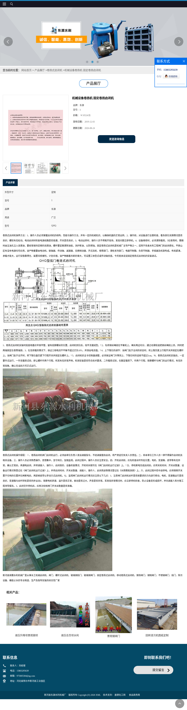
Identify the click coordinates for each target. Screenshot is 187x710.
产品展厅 (40, 70)
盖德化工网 (120, 695)
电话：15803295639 (19, 671)
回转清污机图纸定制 (157, 635)
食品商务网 (134, 695)
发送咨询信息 (116, 139)
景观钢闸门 (113, 636)
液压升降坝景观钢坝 (26, 635)
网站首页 (26, 70)
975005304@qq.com (26, 676)
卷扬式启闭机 (54, 70)
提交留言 (158, 670)
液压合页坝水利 (70, 635)
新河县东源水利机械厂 (55, 695)
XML (98, 695)
